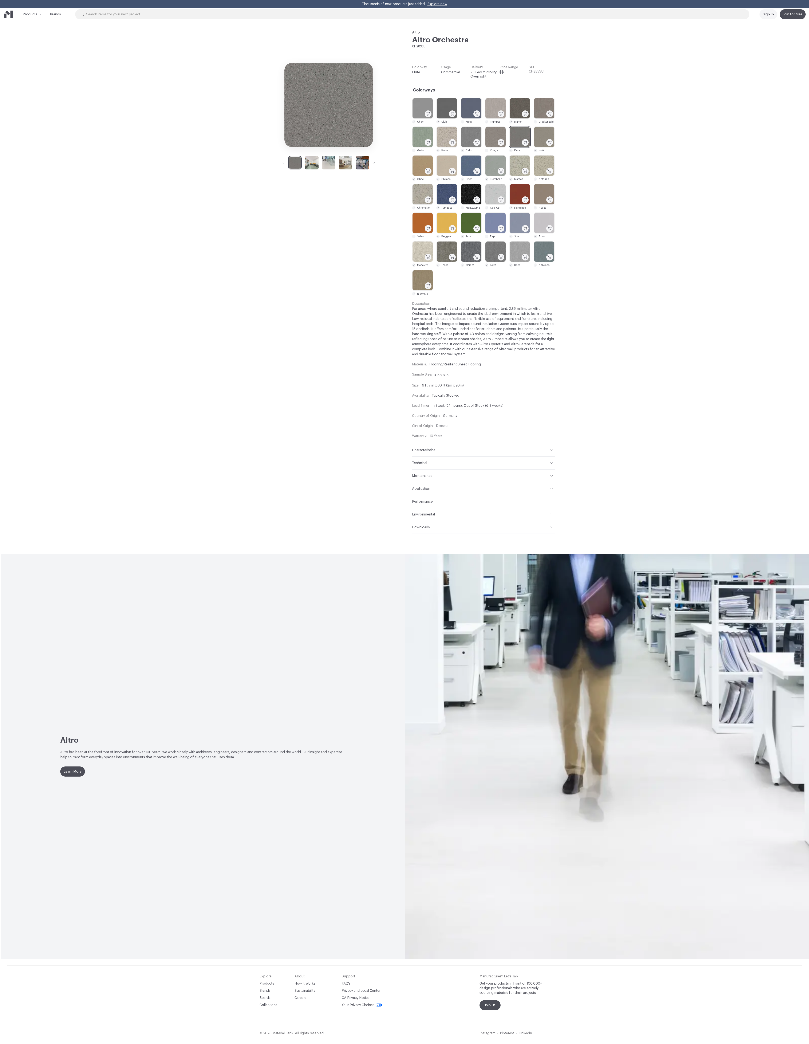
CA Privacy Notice (356, 998)
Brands (55, 14)
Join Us (490, 1005)
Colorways (424, 90)
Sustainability (305, 990)
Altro (416, 32)
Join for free (792, 14)
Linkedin (525, 1033)
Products (30, 14)
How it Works (305, 983)
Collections (268, 1005)
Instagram (487, 1033)
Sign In (768, 14)
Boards (265, 998)
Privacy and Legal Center (361, 990)
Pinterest (507, 1033)
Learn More (73, 771)
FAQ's (346, 983)
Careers (301, 998)
